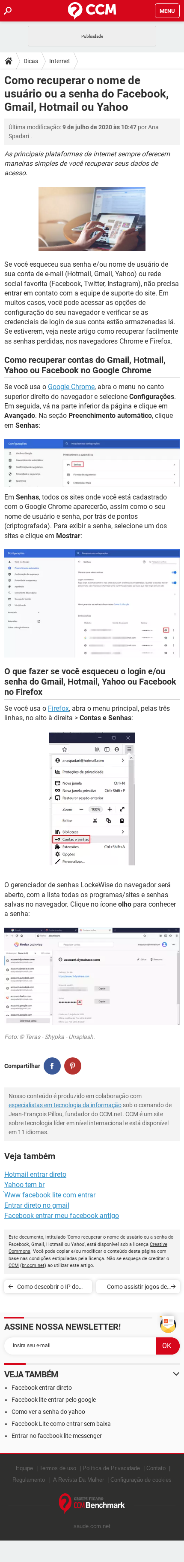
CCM (14, 1265)
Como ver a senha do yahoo (48, 1411)
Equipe (24, 1468)
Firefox (58, 708)
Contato (156, 1468)
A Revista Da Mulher (78, 1480)
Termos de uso (57, 1468)
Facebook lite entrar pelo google (54, 1399)
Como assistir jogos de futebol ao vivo (137, 1288)
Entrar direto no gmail (36, 1205)
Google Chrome (71, 387)
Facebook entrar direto (42, 1387)
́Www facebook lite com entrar (49, 1195)
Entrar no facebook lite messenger (57, 1435)
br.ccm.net (33, 1265)
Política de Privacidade (111, 1468)
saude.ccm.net (92, 1526)
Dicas (31, 61)
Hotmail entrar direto (35, 1174)
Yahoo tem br (24, 1185)
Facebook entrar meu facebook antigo (61, 1216)
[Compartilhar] (52, 1066)
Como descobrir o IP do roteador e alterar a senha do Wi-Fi (51, 1288)
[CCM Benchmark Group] (92, 1503)
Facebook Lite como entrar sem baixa (61, 1423)
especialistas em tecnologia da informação (65, 1105)
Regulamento (28, 1480)
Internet (59, 61)
